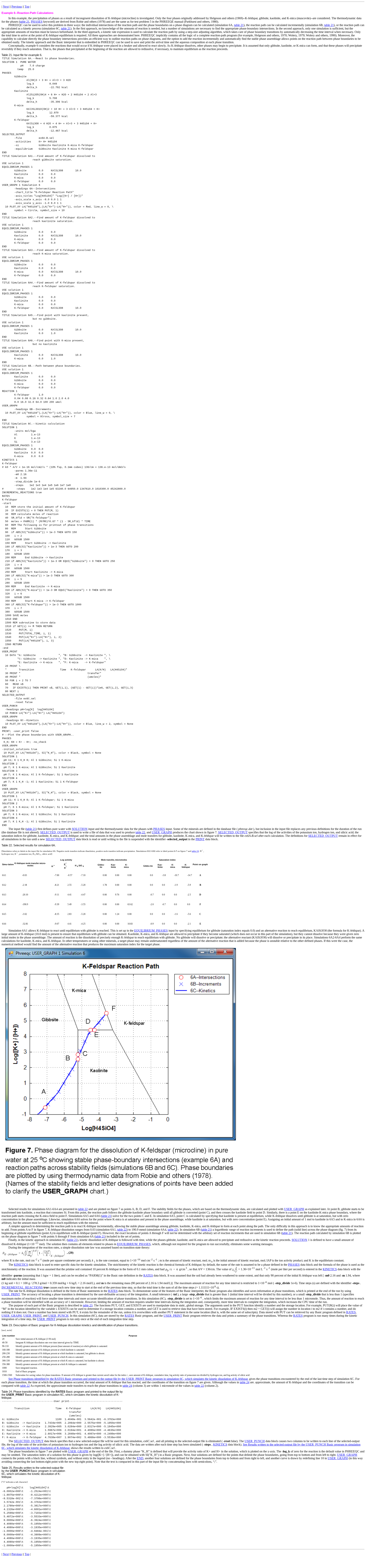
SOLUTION (79, 829)
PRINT (200, 839)
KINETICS (21, 1264)
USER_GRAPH (162, 832)
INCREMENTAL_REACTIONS (22, 1287)
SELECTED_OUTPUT (55, 832)
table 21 (24, 21)
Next (6, 6)
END (140, 1458)
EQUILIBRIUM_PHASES (151, 930)
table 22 (140, 832)
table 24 (195, 851)
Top (27, 6)
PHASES (37, 21)
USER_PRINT (11, 1294)
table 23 (87, 1305)
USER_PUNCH (58, 1315)
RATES (148, 1275)
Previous (16, 6)
